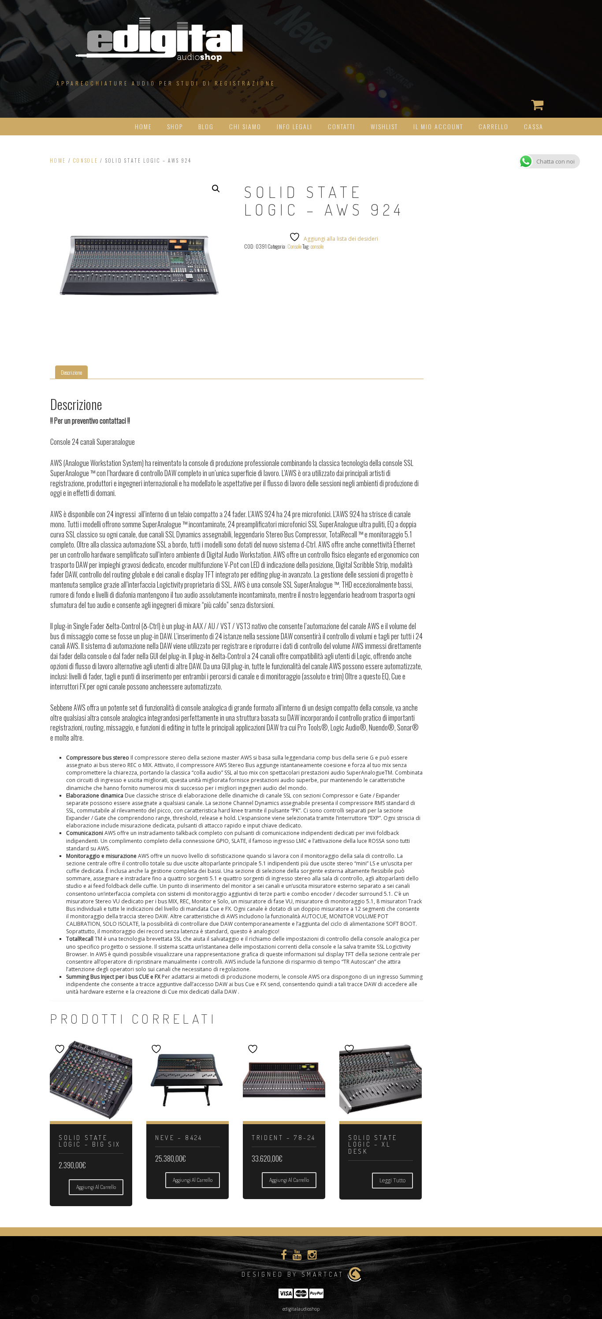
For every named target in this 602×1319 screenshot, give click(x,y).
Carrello (494, 126)
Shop (175, 126)
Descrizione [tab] (71, 372)
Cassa (533, 126)
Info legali (294, 126)
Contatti (341, 126)
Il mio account (438, 126)
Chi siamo (245, 126)
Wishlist (384, 126)
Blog (206, 126)
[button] (216, 189)
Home (143, 126)
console (317, 246)
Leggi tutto (392, 1180)
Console (85, 160)
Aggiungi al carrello (96, 1187)
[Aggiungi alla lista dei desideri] (60, 1048)
